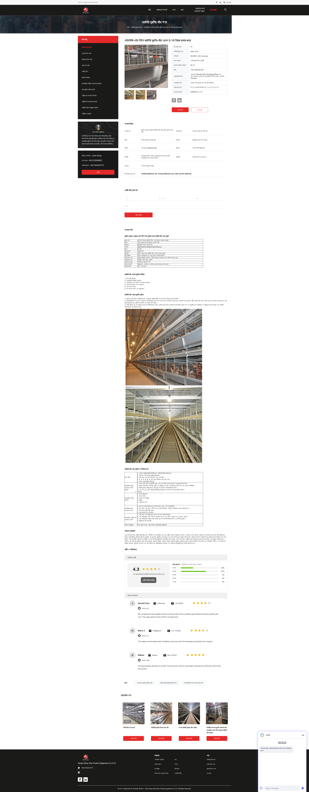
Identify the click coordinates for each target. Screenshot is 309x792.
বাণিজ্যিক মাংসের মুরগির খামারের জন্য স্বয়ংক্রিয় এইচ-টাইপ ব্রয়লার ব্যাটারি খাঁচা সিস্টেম (217, 730)
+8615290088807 (95, 160)
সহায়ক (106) (146, 660)
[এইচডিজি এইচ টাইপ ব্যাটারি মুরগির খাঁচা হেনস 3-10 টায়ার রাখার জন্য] (133, 713)
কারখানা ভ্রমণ (157, 764)
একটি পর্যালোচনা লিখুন (149, 580)
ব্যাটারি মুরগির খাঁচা (136, 27)
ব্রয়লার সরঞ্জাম (86, 77)
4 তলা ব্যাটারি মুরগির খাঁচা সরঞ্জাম (188, 727)
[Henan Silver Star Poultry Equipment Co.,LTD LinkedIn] (220, 2)
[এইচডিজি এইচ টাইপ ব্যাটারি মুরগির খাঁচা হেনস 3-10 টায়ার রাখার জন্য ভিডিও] (146, 66)
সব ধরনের (209, 773)
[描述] (225, 9)
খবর (175, 759)
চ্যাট (98, 172)
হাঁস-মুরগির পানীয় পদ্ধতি (88, 89)
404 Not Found (129, 727)
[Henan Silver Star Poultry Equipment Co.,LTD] (86, 10)
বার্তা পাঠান (138, 215)
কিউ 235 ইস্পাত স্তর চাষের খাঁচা (193, 683)
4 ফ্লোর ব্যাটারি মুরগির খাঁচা (145, 683)
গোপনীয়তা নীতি (178, 773)
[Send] (303, 788)
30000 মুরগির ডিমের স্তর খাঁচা (160, 727)
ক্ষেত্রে (176, 764)
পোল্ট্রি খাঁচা (85, 71)
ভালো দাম (180, 110)
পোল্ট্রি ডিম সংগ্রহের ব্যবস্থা (89, 102)
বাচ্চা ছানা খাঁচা (86, 65)
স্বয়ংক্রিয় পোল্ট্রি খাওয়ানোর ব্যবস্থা (91, 83)
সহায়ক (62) (145, 608)
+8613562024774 (97, 165)
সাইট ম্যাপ (177, 769)
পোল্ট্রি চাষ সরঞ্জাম (86, 114)
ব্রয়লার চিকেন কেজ (87, 59)
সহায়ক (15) (145, 636)
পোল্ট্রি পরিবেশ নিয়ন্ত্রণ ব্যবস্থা (90, 108)
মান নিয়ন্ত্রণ (157, 769)
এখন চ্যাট (199, 110)
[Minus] (303, 735)
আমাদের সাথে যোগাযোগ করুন (161, 773)
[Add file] (261, 788)
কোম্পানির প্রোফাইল (159, 759)
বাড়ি (128, 27)
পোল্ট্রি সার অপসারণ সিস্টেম (89, 95)
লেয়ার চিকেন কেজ (86, 53)
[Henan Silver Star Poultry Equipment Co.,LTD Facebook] (217, 2)
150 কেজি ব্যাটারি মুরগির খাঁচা (168, 683)
